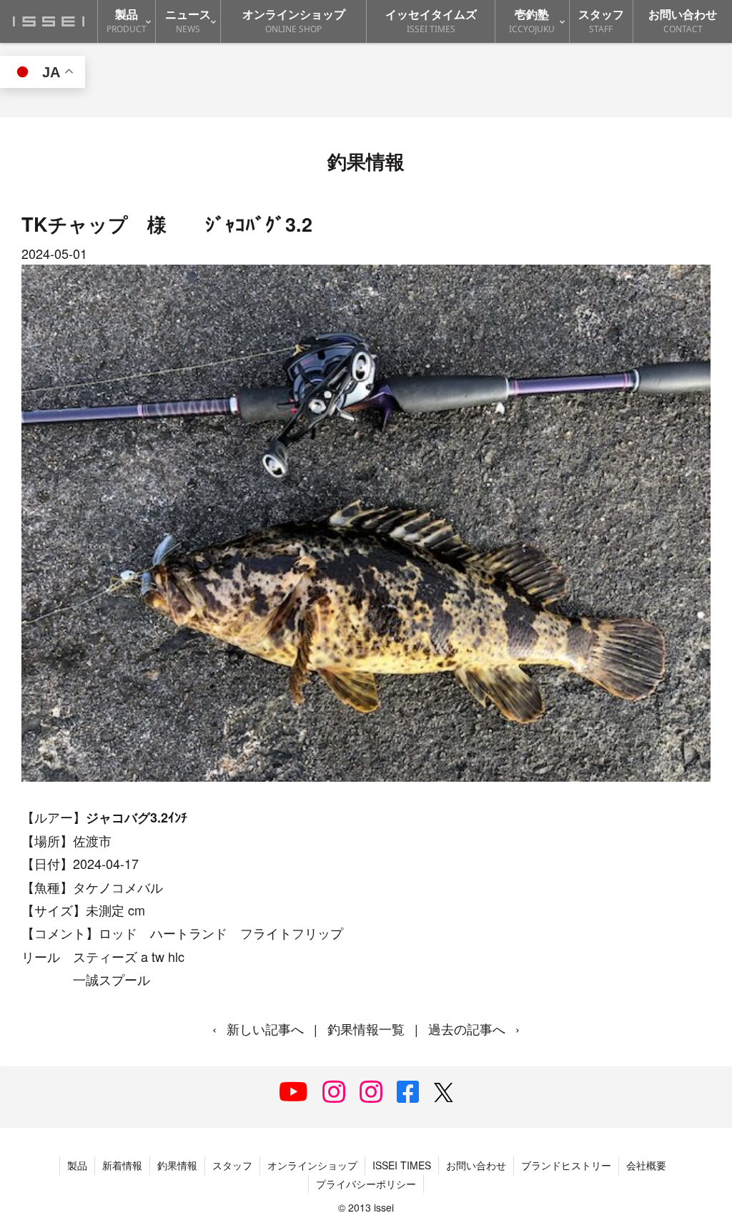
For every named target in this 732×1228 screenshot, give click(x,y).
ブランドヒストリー (566, 1165)
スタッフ (232, 1165)
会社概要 (646, 1165)
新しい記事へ (265, 1028)
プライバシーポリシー (366, 1184)
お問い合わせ (476, 1165)
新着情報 (122, 1165)
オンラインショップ (312, 1165)
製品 (77, 1165)
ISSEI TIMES (401, 1165)
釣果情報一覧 (366, 1028)
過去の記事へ (466, 1028)
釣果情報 (177, 1165)
